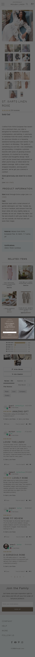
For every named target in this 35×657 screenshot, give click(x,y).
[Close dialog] (33, 318)
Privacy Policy (12, 337)
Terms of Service (15, 337)
